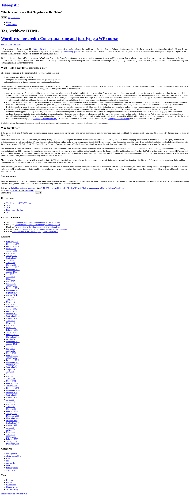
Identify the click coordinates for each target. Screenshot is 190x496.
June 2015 (10, 276)
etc (7, 461)
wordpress (30, 188)
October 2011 (11, 365)
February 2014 (12, 307)
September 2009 (13, 423)
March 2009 (11, 437)
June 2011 (10, 374)
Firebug (53, 188)
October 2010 (11, 393)
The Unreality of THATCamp (18, 203)
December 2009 (12, 416)
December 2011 (12, 360)
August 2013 (11, 318)
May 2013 (10, 323)
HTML (67, 188)
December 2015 (12, 267)
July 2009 (10, 427)
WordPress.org (12, 489)
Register (9, 480)
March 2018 (11, 249)
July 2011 (10, 372)
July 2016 (10, 260)
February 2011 (12, 383)
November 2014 (13, 290)
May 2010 (10, 404)
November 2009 (13, 418)
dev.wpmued (11, 454)
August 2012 (11, 344)
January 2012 (11, 358)
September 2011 (12, 367)
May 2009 (10, 432)
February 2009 (12, 439)
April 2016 (10, 262)
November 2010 (13, 390)
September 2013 (13, 316)
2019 (8, 205)
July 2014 (10, 297)
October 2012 (11, 339)
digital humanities (18, 188)
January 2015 (11, 286)
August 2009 (11, 425)
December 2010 (12, 388)
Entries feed (11, 485)
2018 (8, 208)
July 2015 (10, 274)
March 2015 (11, 283)
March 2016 (11, 265)
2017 (8, 212)
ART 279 (45, 188)
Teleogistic (10, 5)
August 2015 (11, 272)
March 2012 (11, 353)
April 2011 (10, 379)
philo (8, 465)
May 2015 (10, 279)
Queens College (107, 188)
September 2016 (13, 258)
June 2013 (10, 321)
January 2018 (11, 251)
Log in (9, 482)
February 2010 (12, 411)
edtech (9, 458)
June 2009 (10, 430)
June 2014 (10, 300)
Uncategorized (12, 468)
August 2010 (11, 397)
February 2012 (12, 355)
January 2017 (11, 256)
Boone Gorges (31, 190)
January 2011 (11, 386)
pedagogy (96, 188)
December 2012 (12, 335)
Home (8, 22)
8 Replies (17, 45)
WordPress (119, 188)
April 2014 (10, 304)
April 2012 (10, 351)
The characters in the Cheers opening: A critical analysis (37, 222)
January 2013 (11, 332)
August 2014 (11, 295)
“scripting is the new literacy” (45, 118)
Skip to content (14, 18)
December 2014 (12, 288)
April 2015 (10, 281)
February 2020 (12, 242)
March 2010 (11, 409)
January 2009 (11, 441)
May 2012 (10, 348)
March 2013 (11, 328)
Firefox (60, 188)
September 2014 (13, 293)
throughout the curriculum (118, 118)
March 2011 (11, 381)
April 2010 (10, 407)
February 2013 (12, 330)
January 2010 (11, 413)
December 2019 (12, 244)
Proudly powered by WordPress (14, 494)
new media (10, 463)
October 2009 (11, 420)
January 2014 (11, 309)
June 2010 (10, 402)
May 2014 (10, 302)
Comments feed (12, 487)
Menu (4, 18)
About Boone (11, 24)
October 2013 (11, 314)
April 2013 (10, 325)
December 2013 (12, 311)
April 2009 (10, 434)
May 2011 (10, 376)
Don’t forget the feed (14, 210)
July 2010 (10, 400)
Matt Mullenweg (84, 188)
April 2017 (10, 253)
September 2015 (13, 269)
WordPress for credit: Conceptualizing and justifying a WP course (59, 38)
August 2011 (11, 369)
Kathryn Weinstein (40, 49)
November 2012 (13, 337)
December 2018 (12, 246)
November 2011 (12, 362)
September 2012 (13, 341)
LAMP (74, 188)
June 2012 (10, 346)
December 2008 (12, 444)
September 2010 (13, 395)
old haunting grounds (71, 51)
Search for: (5, 193)
